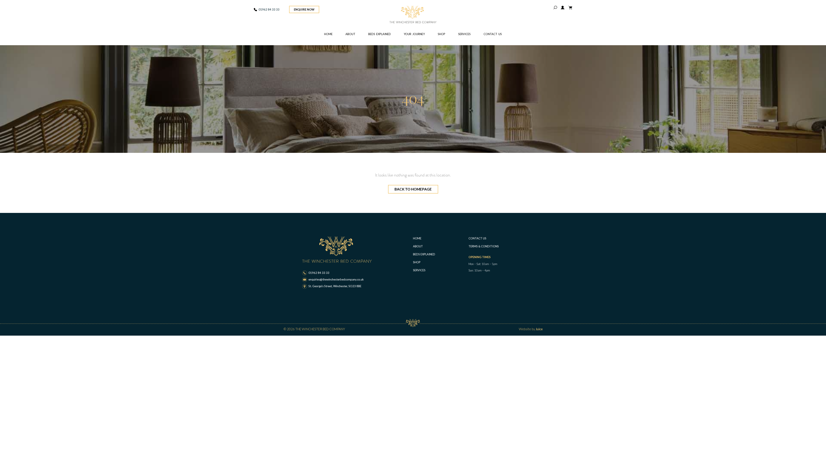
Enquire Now (304, 9)
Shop (441, 34)
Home (328, 34)
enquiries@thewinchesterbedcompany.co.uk (336, 279)
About (350, 34)
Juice (539, 329)
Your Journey (414, 34)
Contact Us (493, 34)
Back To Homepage (413, 189)
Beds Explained (379, 34)
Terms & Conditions (483, 246)
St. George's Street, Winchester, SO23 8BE (334, 286)
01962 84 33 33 (269, 9)
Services (464, 34)
